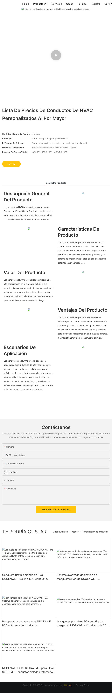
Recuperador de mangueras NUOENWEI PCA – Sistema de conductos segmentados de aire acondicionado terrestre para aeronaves (26, 623)
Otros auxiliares (60, 531)
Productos (75, 531)
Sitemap (68, 685)
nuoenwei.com (55, 685)
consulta (11, 164)
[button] (111, 3)
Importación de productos (96, 531)
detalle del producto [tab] (56, 183)
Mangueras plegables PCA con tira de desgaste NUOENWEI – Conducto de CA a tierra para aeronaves (83, 623)
